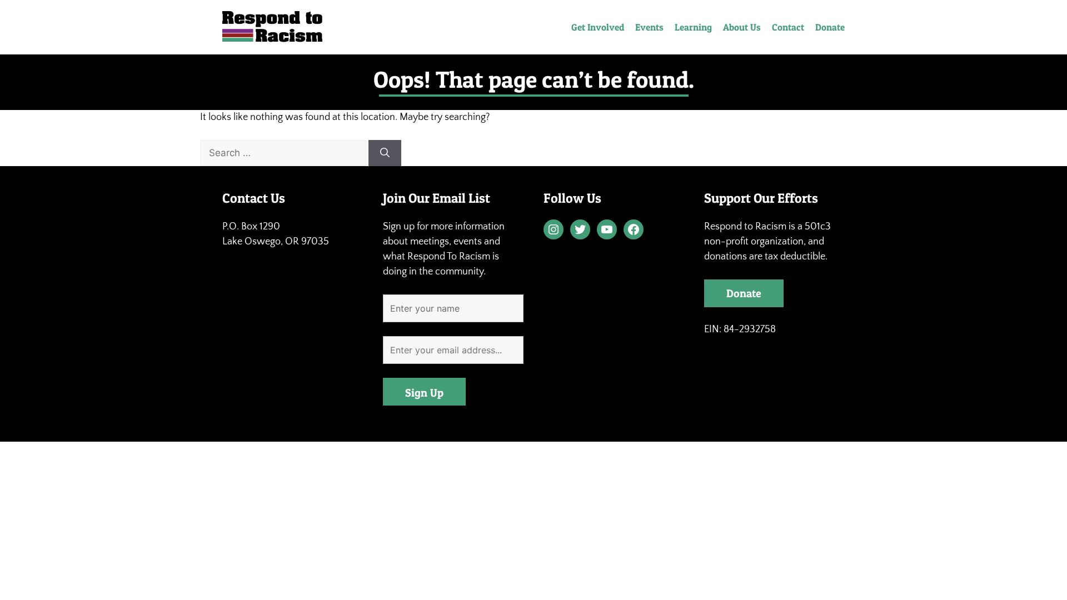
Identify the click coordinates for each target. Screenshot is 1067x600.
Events (649, 27)
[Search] (384, 153)
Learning (693, 27)
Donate (830, 27)
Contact (788, 27)
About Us (742, 27)
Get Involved (597, 27)
